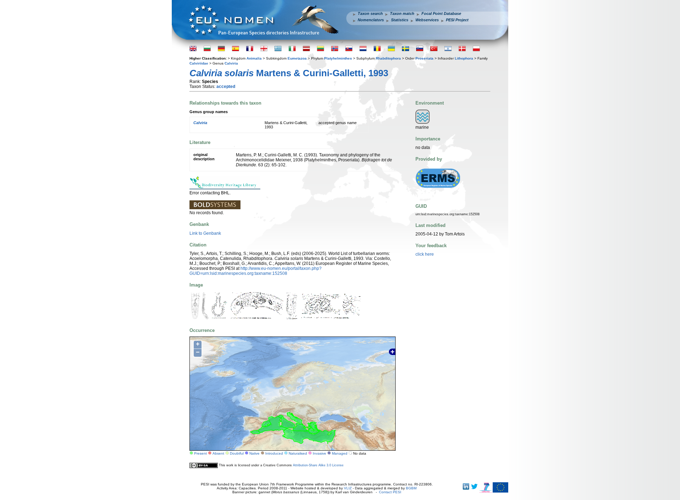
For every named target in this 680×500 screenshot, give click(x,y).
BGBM (411, 488)
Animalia (254, 58)
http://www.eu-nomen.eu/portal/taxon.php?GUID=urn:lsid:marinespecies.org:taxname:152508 (255, 271)
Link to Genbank (205, 233)
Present (200, 453)
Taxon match (402, 13)
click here (424, 254)
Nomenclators (371, 20)
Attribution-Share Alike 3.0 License (318, 465)
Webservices (427, 20)
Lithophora (464, 58)
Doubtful (237, 453)
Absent (218, 453)
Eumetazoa (297, 58)
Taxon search (370, 13)
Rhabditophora (388, 58)
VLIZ (348, 488)
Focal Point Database (441, 13)
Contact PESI (390, 492)
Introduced (274, 453)
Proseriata (424, 58)
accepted (225, 86)
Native (254, 453)
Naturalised (298, 453)
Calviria (231, 63)
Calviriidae (198, 63)
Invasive (319, 453)
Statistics (399, 20)
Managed (339, 453)
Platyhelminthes (338, 58)
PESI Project (457, 20)
